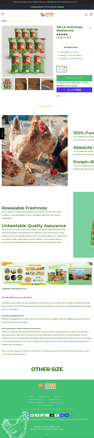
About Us (58, 397)
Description (45, 106)
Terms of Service (36, 402)
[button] (62, 34)
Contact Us (43, 397)
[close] (91, 7)
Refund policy (46, 405)
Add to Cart (74, 78)
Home (4, 21)
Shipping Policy (56, 402)
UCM (31, 397)
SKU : (59, 96)
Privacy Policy (36, 399)
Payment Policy (55, 399)
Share (2, 134)
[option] (27, 51)
